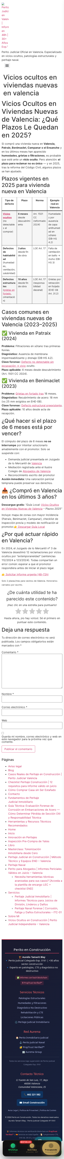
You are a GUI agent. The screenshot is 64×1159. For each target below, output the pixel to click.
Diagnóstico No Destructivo (32, 1007)
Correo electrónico (14, 707)
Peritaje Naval (16, 865)
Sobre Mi (13, 916)
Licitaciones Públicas (32, 1017)
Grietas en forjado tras (30, 393)
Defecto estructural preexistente (41, 405)
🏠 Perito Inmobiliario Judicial (32, 1037)
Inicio (11, 833)
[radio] (18, 611)
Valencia (37, 463)
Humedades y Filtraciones (32, 1002)
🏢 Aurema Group (32, 1051)
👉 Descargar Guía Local (29, 526)
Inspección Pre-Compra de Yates (28, 841)
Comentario (10, 652)
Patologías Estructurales (32, 998)
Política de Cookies (48, 1110)
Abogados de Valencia (37, 471)
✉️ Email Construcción (32, 1102)
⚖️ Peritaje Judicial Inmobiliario (32, 1022)
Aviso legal (15, 766)
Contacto (14, 794)
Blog (11, 770)
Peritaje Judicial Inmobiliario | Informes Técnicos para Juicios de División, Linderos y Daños (36, 900)
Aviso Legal (13, 1110)
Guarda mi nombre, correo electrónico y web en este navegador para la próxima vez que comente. (31, 739)
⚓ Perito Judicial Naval (32, 1042)
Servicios (14, 892)
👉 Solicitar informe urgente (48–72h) (25, 574)
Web (4, 720)
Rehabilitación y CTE (32, 1012)
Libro (11, 845)
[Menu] (7, 65)
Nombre (8, 694)
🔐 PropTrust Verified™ (32, 1047)
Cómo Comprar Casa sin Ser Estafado (32, 790)
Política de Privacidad (29, 1110)
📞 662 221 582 (32, 1094)
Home (12, 829)
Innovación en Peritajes (22, 837)
